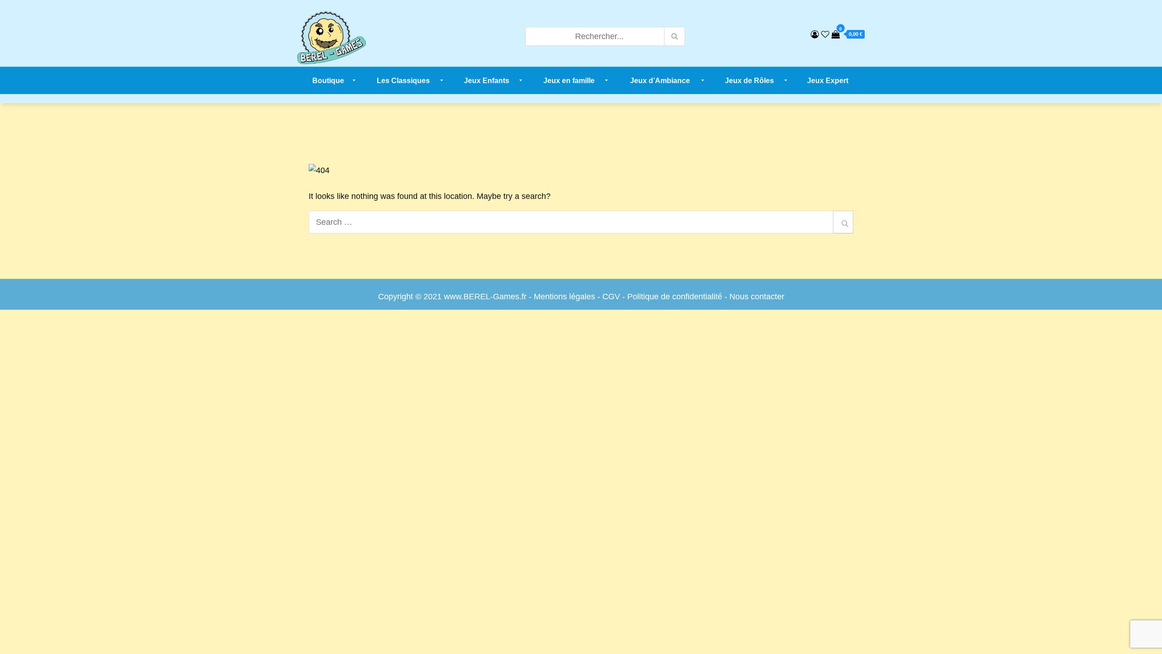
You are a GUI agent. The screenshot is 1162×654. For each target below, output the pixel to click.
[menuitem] (328, 80)
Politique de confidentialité (674, 296)
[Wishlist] (825, 34)
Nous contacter (756, 296)
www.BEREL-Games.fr (485, 296)
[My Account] (815, 34)
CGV (611, 296)
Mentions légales (564, 296)
